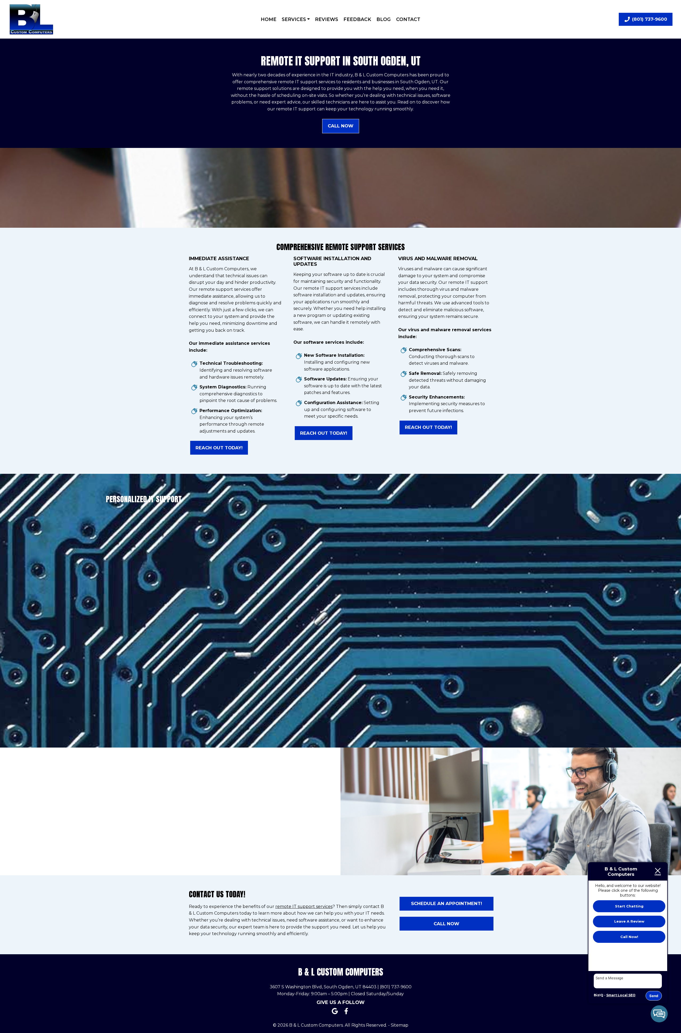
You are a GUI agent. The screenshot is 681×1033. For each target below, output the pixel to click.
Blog (383, 19)
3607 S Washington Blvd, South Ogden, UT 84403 (323, 986)
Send (653, 996)
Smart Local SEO (621, 995)
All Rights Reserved (365, 1025)
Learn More (524, 689)
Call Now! (629, 937)
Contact (408, 19)
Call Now (341, 125)
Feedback (357, 19)
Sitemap (399, 1025)
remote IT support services (304, 906)
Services (294, 19)
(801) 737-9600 (396, 986)
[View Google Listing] (335, 1014)
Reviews (326, 19)
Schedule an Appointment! (446, 903)
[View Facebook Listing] (346, 1014)
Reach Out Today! (219, 447)
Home (268, 19)
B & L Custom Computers (340, 971)
